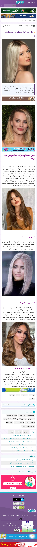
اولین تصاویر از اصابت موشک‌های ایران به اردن (22, 466)
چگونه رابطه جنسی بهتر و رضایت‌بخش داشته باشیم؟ (21, 442)
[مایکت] (18, 499)
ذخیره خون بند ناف (12, 415)
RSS (15, 527)
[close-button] (20, 519)
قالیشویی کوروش (30, 423)
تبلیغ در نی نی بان (7, 525)
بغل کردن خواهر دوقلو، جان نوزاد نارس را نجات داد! (22, 436)
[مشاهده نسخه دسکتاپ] (2, 5)
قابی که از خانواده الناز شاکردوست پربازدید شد (22, 460)
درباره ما (6, 523)
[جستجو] (5, 5)
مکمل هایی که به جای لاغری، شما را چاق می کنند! (22, 451)
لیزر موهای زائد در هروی (28, 426)
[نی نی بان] (20, 2)
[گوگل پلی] (18, 503)
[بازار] (18, 507)
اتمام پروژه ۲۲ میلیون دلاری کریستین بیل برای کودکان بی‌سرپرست (18, 439)
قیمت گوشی (31, 419)
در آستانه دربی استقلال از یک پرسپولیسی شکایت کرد (20, 463)
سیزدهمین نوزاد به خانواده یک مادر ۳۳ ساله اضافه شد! (21, 448)
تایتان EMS (9, 423)
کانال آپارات (16, 525)
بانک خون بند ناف (19, 423)
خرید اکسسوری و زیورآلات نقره (27, 415)
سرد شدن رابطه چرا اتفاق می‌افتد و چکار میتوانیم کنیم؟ (21, 445)
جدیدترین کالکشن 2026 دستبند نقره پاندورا (15, 419)
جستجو (12, 523)
